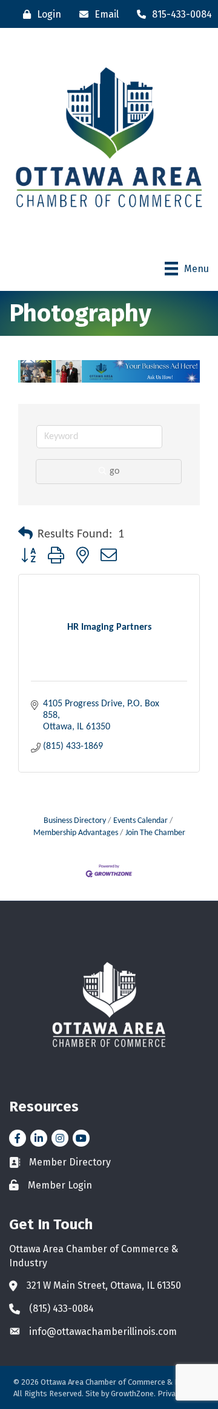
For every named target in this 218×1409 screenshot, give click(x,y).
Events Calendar (140, 821)
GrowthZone (132, 1393)
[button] (25, 534)
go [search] (114, 471)
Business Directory (75, 821)
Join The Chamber (155, 833)
